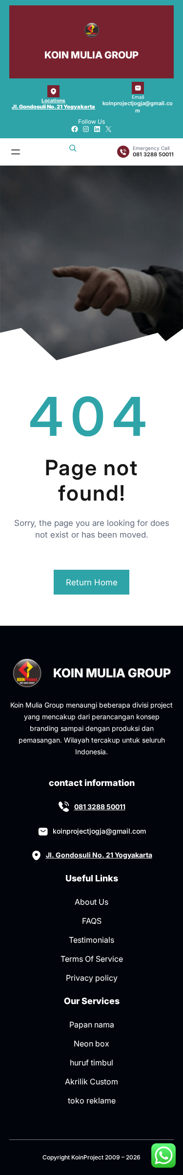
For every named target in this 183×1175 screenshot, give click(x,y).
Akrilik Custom (91, 1081)
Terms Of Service (92, 959)
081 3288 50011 (99, 806)
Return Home (92, 582)
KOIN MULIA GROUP (91, 55)
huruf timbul (91, 1062)
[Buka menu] (15, 152)
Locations (53, 100)
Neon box (91, 1043)
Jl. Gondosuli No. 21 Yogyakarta (53, 106)
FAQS (92, 921)
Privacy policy (92, 978)
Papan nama (91, 1024)
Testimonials (91, 940)
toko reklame (92, 1100)
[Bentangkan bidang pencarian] (72, 152)
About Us (91, 902)
